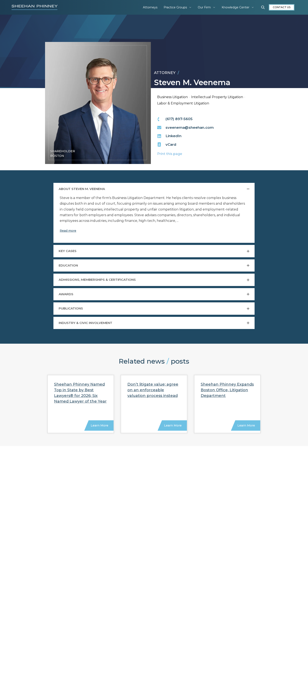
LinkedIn (173, 136)
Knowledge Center (235, 7)
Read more (68, 231)
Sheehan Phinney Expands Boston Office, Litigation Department (227, 390)
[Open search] (263, 7)
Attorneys (150, 7)
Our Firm (204, 7)
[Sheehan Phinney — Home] (35, 7)
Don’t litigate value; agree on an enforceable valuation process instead (152, 390)
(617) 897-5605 (179, 119)
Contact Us (281, 7)
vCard (171, 144)
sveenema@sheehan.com (190, 127)
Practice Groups (175, 7)
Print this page (169, 154)
